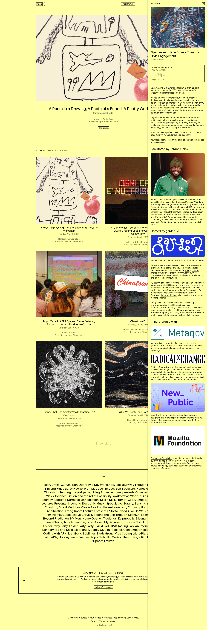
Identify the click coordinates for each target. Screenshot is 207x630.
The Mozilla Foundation (161, 458)
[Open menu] (44, 4)
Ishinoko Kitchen (169, 295)
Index (39, 4)
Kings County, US (158, 80)
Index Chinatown (169, 290)
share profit (156, 273)
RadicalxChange (158, 367)
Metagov (155, 343)
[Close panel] (203, 3)
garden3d (162, 59)
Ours (201, 290)
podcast (195, 270)
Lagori (191, 293)
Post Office (168, 293)
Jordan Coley (157, 199)
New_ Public (156, 415)
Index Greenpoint (158, 76)
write (187, 270)
